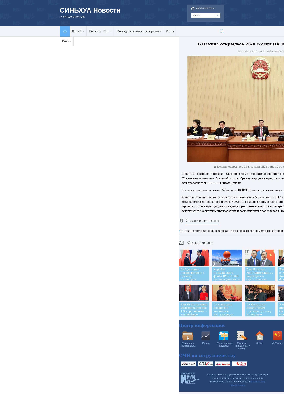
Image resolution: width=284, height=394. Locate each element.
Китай (77, 31)
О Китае (277, 343)
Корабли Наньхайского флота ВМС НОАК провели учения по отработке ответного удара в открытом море (226, 279)
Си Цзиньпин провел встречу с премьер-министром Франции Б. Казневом (192, 278)
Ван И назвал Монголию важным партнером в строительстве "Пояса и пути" (259, 276)
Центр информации (202, 325)
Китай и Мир (99, 31)
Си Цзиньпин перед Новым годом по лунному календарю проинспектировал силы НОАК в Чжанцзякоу (259, 314)
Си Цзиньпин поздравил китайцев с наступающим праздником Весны (226, 311)
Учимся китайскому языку (242, 346)
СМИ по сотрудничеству (207, 355)
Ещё (65, 41)
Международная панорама (137, 31)
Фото (170, 31)
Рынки (206, 343)
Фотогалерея (200, 242)
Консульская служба (224, 344)
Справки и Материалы (188, 344)
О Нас (259, 343)
